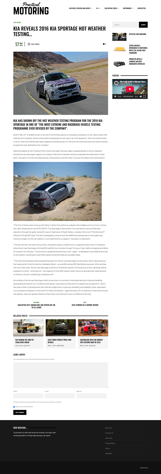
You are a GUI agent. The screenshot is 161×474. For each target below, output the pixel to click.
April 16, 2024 (84, 346)
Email (47, 391)
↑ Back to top (144, 467)
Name (15, 391)
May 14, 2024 (19, 346)
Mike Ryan (61, 346)
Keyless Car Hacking (137, 34)
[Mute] (141, 96)
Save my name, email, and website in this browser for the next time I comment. (38, 402)
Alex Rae (27, 346)
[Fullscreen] (144, 96)
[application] (130, 89)
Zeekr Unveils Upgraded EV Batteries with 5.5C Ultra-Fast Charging (138, 49)
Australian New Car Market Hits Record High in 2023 (91, 341)
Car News (17, 22)
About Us (108, 428)
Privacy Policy (110, 443)
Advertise (108, 438)
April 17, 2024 (52, 346)
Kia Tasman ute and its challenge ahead (24, 341)
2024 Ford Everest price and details (59, 341)
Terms (107, 448)
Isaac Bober (35, 44)
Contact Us (109, 433)
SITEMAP (108, 454)
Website (78, 391)
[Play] (115, 96)
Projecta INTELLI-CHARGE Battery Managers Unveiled (137, 61)
